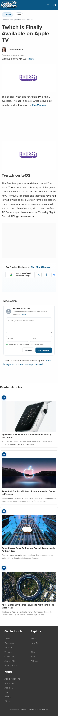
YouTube (8, 647)
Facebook (9, 643)
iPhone (34, 651)
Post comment (43, 350)
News (19, 14)
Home (8, 14)
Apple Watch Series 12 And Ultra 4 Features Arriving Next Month (27, 436)
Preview (28, 350)
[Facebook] (54, 274)
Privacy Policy (11, 665)
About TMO (10, 660)
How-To (34, 643)
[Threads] (46, 274)
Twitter (8, 638)
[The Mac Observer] (9, 5)
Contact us (9, 656)
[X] (39, 274)
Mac (32, 647)
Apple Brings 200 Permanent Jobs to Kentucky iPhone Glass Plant (28, 606)
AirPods (34, 660)
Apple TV (9, 687)
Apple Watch (10, 683)
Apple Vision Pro (12, 678)
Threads (8, 651)
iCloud (7, 701)
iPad (33, 656)
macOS (8, 696)
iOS (6, 692)
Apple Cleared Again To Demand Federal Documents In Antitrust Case (28, 549)
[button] (48, 5)
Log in (24, 314)
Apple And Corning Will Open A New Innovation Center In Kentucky (28, 493)
